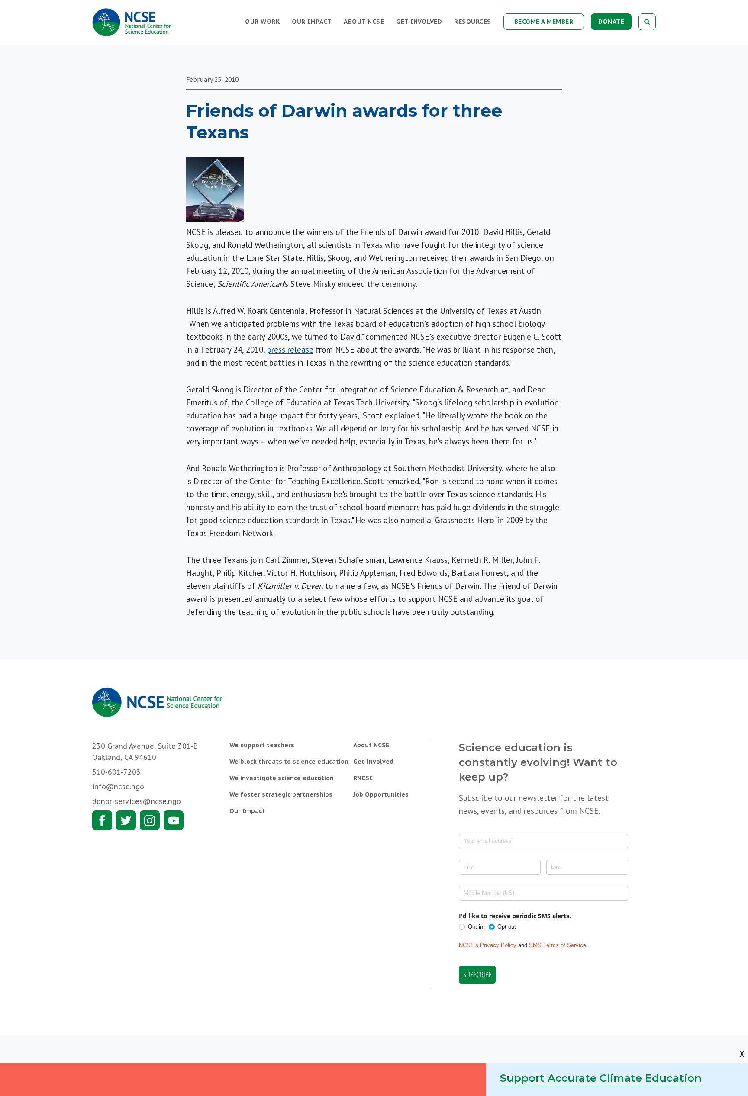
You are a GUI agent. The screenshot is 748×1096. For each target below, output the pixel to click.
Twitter (126, 820)
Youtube (174, 820)
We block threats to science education (288, 761)
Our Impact (312, 22)
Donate (611, 22)
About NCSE (364, 22)
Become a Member (544, 22)
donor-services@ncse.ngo (136, 801)
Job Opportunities (381, 794)
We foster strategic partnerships (280, 794)
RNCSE (363, 778)
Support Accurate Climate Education (601, 1078)
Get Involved (419, 22)
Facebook (102, 820)
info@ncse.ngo (118, 786)
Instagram (150, 820)
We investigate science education (281, 778)
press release (290, 349)
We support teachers (261, 745)
